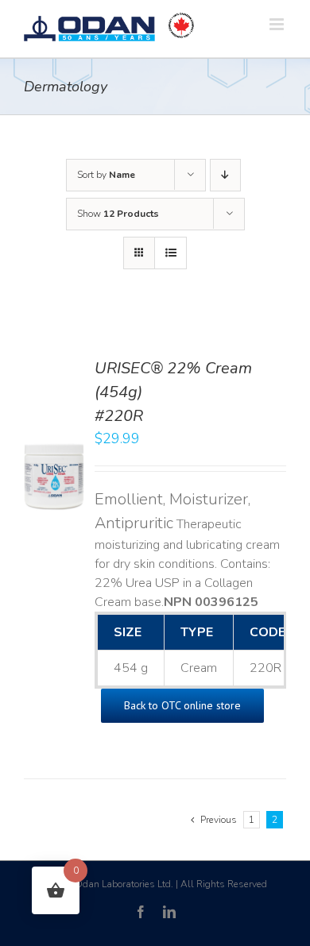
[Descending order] (225, 175)
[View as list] (170, 252)
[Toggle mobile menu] (277, 24)
